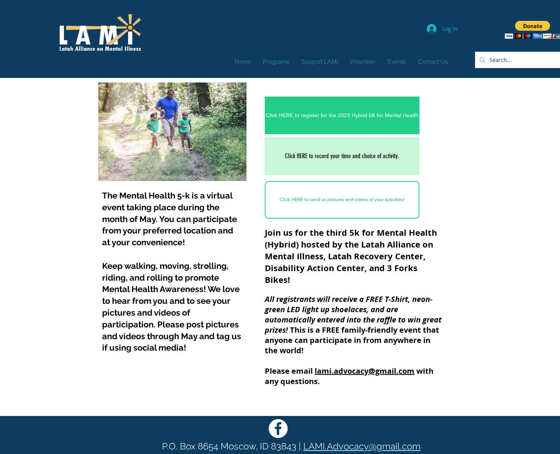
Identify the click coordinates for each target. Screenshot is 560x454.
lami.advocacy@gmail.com (364, 371)
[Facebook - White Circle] (278, 428)
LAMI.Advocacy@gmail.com (362, 446)
